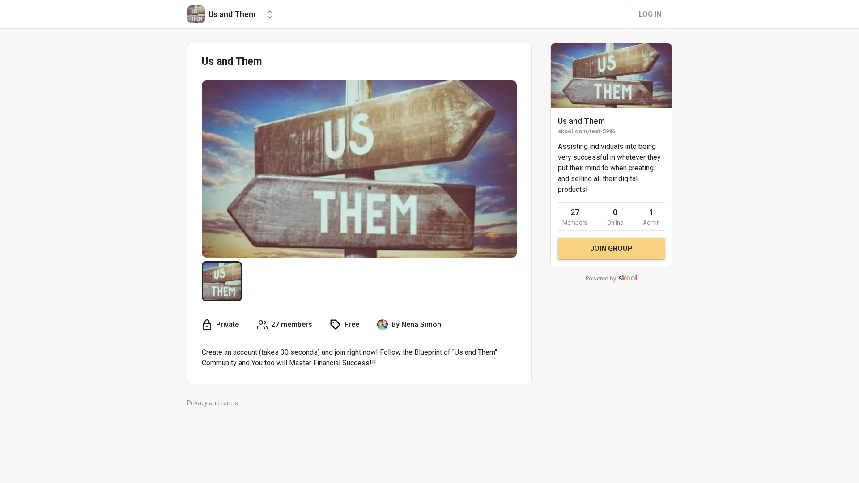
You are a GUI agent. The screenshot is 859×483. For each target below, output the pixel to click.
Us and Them (581, 121)
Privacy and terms (212, 403)
